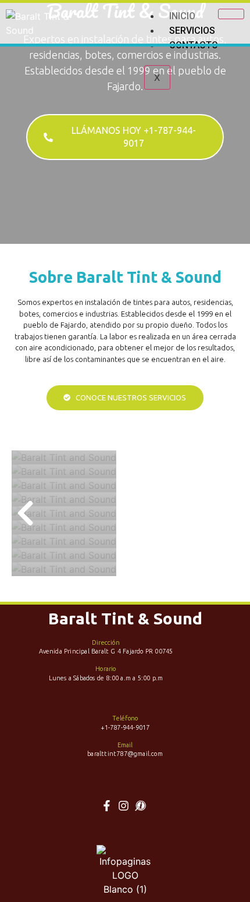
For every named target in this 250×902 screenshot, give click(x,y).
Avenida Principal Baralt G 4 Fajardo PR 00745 (106, 651)
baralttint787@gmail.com (125, 753)
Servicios (192, 30)
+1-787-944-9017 (125, 727)
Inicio (182, 16)
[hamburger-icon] (231, 14)
